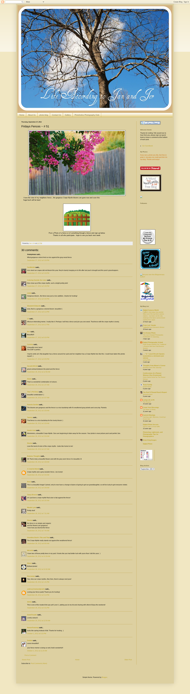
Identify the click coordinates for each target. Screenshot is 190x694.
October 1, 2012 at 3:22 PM (36, 633)
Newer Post (26, 660)
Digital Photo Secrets (150, 424)
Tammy (30, 417)
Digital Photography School (153, 342)
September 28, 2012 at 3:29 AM (38, 423)
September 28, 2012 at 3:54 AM (38, 436)
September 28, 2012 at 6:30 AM (38, 500)
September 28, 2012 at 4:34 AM (38, 475)
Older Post (128, 660)
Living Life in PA (149, 400)
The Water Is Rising (149, 409)
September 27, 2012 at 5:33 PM (38, 260)
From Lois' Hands (149, 325)
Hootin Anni (31, 430)
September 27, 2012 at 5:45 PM (38, 286)
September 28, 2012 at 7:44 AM (38, 531)
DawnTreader (32, 615)
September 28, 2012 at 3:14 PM (38, 595)
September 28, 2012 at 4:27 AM (38, 449)
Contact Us (56, 115)
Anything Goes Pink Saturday (152, 367)
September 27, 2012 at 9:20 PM (38, 337)
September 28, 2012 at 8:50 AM (38, 543)
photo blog (43, 115)
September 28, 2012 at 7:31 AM (38, 513)
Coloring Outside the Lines (37, 280)
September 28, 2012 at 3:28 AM (38, 411)
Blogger (104, 677)
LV (28, 319)
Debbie (29, 640)
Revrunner (31, 576)
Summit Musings (149, 415)
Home (21, 115)
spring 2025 (146, 360)
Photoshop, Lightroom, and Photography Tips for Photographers (153, 434)
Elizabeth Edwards (34, 306)
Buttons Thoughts (33, 456)
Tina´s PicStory (32, 392)
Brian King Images (150, 440)
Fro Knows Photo (149, 333)
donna (29, 602)
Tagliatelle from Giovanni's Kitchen (153, 327)
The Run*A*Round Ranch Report (155, 392)
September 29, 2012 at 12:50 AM (38, 621)
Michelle (30, 550)
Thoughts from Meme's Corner (154, 365)
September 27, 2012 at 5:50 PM (38, 299)
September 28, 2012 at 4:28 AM (38, 462)
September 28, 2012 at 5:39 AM (38, 488)
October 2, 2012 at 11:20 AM (37, 651)
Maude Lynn (31, 507)
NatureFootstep (33, 628)
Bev (28, 332)
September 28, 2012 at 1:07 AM (38, 385)
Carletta (30, 344)
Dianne (29, 520)
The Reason (147, 402)
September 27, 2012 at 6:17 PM (38, 325)
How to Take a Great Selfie (151, 426)
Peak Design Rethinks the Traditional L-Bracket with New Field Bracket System (154, 346)
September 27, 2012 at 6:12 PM (38, 312)
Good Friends (147, 386)
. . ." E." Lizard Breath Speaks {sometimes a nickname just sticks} (154, 356)
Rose (29, 482)
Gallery (68, 115)
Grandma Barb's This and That (38, 537)
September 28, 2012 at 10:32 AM (38, 569)
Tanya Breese (32, 495)
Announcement (147, 394)
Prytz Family (147, 385)
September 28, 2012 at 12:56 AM (38, 372)
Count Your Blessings (151, 407)
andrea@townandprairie (36, 589)
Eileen (29, 563)
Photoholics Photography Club (87, 115)
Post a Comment (30, 655)
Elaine (29, 379)
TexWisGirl (31, 267)
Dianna (29, 443)
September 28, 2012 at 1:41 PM (38, 582)
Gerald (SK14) (32, 366)
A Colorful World (33, 469)
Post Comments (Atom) (39, 663)
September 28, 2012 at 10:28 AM (38, 556)
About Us (32, 115)
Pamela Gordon (33, 405)
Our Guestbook (147, 146)
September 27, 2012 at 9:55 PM (38, 359)
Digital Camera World (151, 310)
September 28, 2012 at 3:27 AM (38, 398)
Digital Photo (147, 444)
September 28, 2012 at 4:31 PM (38, 608)
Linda (29, 293)
